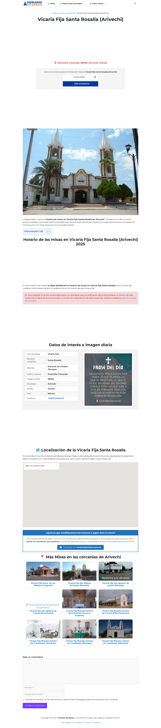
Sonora (62, 13)
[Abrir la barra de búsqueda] (135, 3)
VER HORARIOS (81, 84)
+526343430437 (56, 398)
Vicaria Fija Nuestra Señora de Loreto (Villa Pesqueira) (115, 612)
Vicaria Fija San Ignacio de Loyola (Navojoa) (115, 584)
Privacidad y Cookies (81, 722)
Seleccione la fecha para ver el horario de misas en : (80, 72)
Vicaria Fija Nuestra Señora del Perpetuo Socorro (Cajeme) (79, 613)
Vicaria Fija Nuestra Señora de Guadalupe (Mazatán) (115, 642)
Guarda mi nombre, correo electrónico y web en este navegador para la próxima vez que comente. (71, 699)
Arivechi (71, 13)
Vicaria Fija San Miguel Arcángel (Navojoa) (79, 584)
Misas (54, 13)
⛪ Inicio (51, 3)
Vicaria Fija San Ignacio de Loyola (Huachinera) (43, 612)
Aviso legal (65, 722)
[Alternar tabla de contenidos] (47, 232)
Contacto (96, 722)
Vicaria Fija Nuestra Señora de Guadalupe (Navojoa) (79, 642)
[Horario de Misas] (33, 3)
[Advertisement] (80, 41)
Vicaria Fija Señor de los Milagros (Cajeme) (43, 584)
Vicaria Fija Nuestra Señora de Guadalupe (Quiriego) (43, 642)
